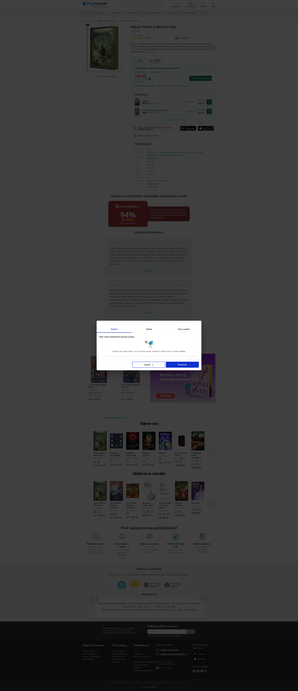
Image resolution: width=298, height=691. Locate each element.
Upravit (147, 365)
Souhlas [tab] (114, 329)
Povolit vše (182, 365)
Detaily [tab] (149, 329)
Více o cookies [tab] (184, 329)
